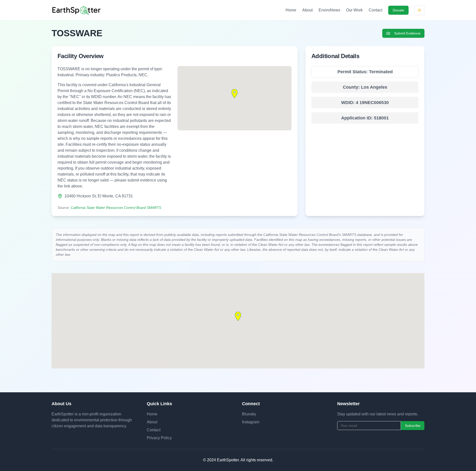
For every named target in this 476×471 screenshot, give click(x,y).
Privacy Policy (159, 438)
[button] (235, 93)
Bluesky (249, 414)
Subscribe (412, 426)
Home (291, 10)
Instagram (250, 422)
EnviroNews (329, 10)
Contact (375, 10)
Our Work (354, 10)
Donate (398, 10)
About (307, 10)
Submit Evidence (407, 33)
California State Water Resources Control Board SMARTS (116, 208)
